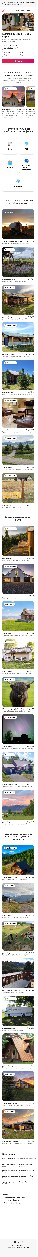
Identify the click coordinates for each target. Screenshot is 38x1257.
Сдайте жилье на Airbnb (24, 10)
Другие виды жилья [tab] (8, 1158)
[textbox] (10, 55)
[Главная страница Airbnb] (3, 10)
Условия (26, 1247)
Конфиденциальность (15, 1247)
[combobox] (18, 48)
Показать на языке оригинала (14, 4)
